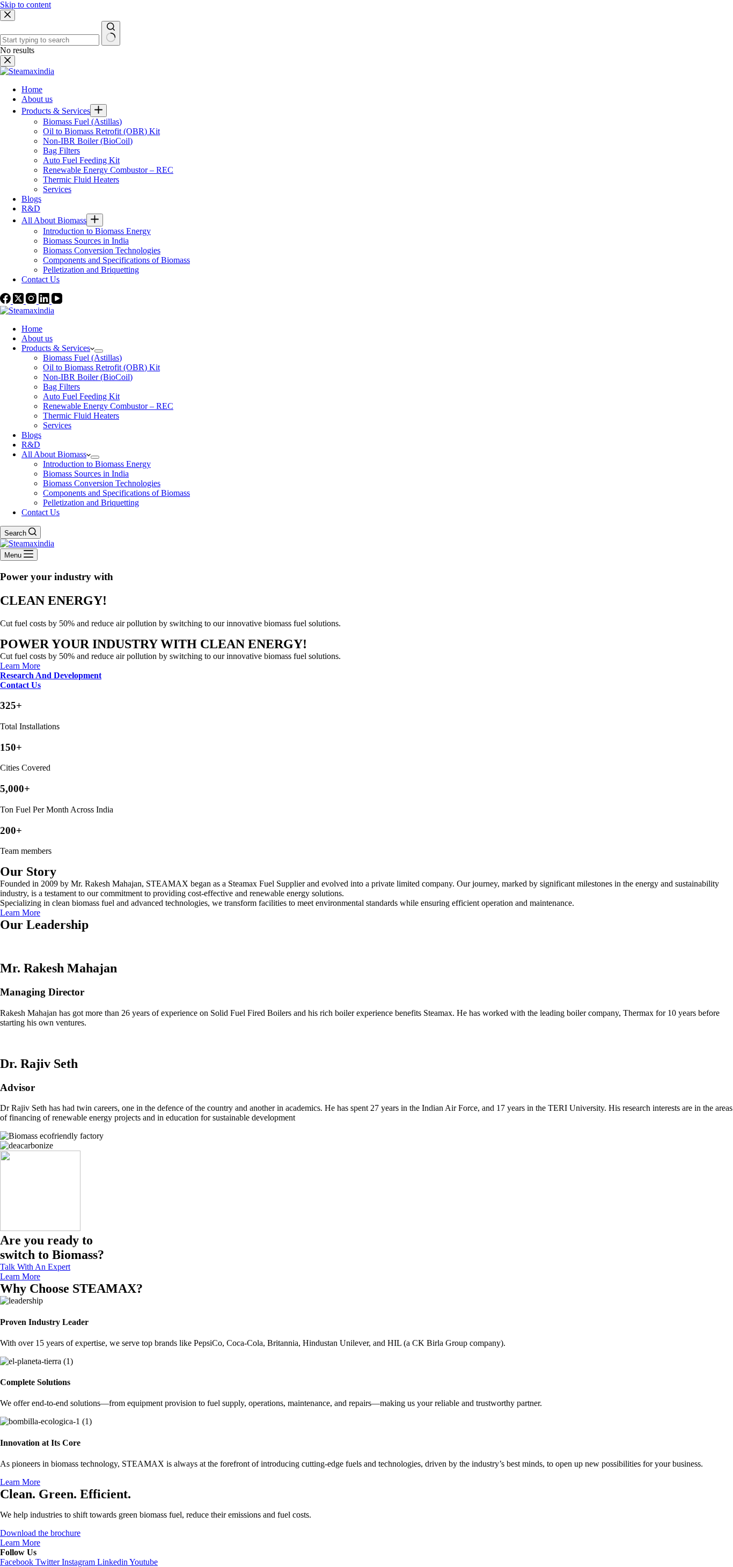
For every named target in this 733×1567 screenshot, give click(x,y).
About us (37, 338)
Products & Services (55, 348)
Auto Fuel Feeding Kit (81, 396)
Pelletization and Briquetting (91, 502)
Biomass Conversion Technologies (101, 483)
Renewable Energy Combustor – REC (108, 406)
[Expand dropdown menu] (98, 351)
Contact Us (40, 512)
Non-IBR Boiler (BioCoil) (88, 377)
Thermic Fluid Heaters (81, 415)
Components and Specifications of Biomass (116, 492)
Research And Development (50, 675)
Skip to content (25, 4)
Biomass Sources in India (86, 473)
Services (57, 425)
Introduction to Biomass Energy (97, 463)
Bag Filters (61, 386)
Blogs (31, 435)
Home (31, 328)
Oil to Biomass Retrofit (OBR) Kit (101, 367)
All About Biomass (53, 454)
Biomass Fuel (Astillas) (82, 357)
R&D (30, 444)
